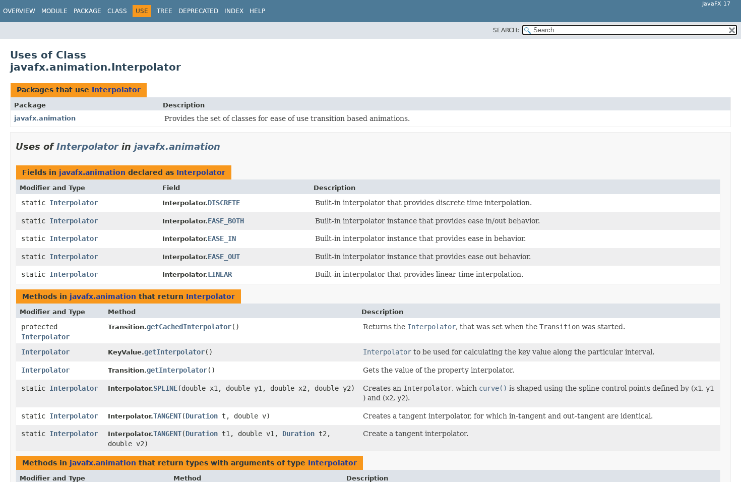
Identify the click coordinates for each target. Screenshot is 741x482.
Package (87, 11)
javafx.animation (45, 118)
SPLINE (165, 388)
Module (54, 11)
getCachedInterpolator (189, 327)
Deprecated (198, 11)
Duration (202, 416)
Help (257, 11)
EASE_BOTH (226, 221)
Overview (19, 11)
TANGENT (167, 416)
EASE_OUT (224, 257)
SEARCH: (506, 30)
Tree (164, 11)
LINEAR (220, 274)
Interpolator (116, 90)
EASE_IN (222, 238)
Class (117, 11)
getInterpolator (174, 352)
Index (233, 11)
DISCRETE (224, 203)
